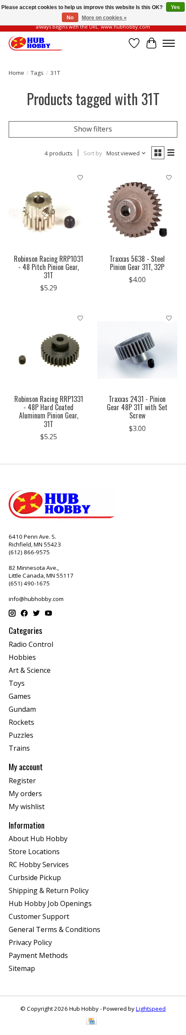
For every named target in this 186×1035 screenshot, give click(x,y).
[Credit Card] (91, 1022)
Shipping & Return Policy (49, 890)
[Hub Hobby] (36, 43)
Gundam (22, 709)
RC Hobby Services (39, 864)
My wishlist (27, 806)
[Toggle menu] (168, 43)
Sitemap (22, 968)
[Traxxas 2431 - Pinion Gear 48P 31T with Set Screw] (137, 350)
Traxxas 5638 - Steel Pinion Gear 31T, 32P (137, 263)
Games (20, 696)
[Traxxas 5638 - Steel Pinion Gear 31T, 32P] (137, 210)
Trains (19, 748)
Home (16, 73)
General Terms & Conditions (54, 929)
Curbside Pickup (35, 877)
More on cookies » (104, 18)
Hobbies (22, 657)
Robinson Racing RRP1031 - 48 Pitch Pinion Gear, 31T (48, 267)
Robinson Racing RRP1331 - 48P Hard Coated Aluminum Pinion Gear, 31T (48, 411)
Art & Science (30, 670)
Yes (175, 7)
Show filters (93, 129)
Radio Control (31, 644)
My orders (25, 793)
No (70, 18)
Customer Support (39, 916)
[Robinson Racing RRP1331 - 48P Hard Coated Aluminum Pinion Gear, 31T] (49, 350)
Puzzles (21, 735)
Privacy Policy (30, 942)
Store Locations (34, 851)
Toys (17, 683)
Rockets (21, 722)
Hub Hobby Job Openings (50, 903)
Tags (37, 73)
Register (22, 780)
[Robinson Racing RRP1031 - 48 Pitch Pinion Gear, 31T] (49, 210)
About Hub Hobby (38, 838)
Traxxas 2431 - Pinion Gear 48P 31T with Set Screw (137, 407)
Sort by (92, 153)
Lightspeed (151, 1008)
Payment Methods (38, 955)
